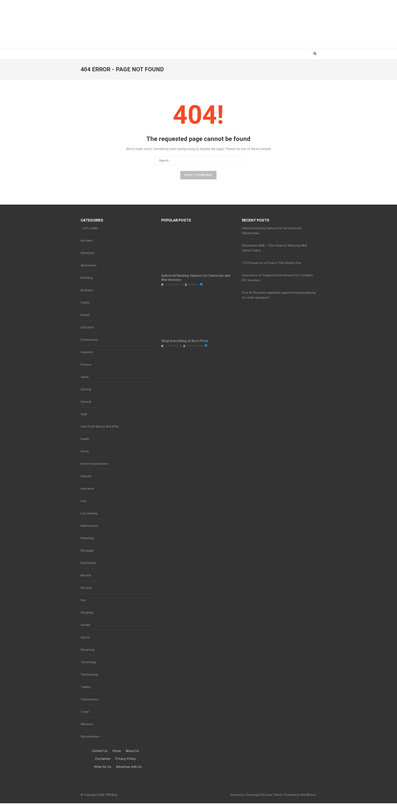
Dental (85, 315)
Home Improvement (94, 464)
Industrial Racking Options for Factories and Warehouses (195, 278)
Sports (85, 637)
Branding (86, 278)
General (86, 402)
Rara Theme (274, 795)
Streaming (87, 650)
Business (87, 290)
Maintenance (89, 526)
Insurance (87, 488)
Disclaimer (102, 759)
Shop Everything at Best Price (184, 341)
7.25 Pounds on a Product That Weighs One (271, 263)
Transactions (89, 699)
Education (87, 327)
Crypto (85, 302)
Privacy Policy (125, 759)
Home (85, 451)
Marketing (87, 538)
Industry (86, 476)
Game (85, 377)
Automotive (89, 265)
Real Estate (88, 563)
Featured (87, 352)
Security (86, 588)
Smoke (85, 625)
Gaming (86, 389)
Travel (85, 712)
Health (85, 439)
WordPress (308, 795)
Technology (88, 662)
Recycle (86, 575)
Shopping (87, 612)
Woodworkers (90, 736)
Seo (83, 600)
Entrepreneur (89, 340)
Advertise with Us (129, 767)
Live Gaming (89, 513)
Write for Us (102, 767)
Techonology (89, 674)
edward (193, 284)
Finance (86, 364)
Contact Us (100, 751)
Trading (86, 687)
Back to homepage (198, 175)
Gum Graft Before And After (100, 426)
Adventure (87, 253)
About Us (132, 751)
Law (83, 501)
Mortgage (87, 550)
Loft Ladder (89, 228)
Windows (87, 724)
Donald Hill (195, 345)
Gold (84, 414)
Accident (87, 240)
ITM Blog (111, 795)
